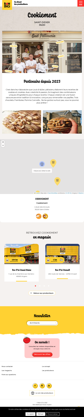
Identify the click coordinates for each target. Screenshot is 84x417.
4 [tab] (48, 285)
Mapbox (81, 193)
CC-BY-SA (68, 193)
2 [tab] (39, 285)
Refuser (41, 414)
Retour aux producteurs (43, 293)
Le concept (46, 366)
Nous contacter (7, 366)
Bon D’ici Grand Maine (21, 269)
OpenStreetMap (52, 193)
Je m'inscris (34, 323)
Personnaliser (52, 414)
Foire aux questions (9, 374)
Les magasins (7, 370)
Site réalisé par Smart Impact (42, 404)
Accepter (30, 414)
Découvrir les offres (42, 354)
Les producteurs (48, 370)
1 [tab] (35, 285)
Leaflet (37, 193)
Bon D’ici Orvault (62, 269)
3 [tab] (44, 285)
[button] (42, 164)
